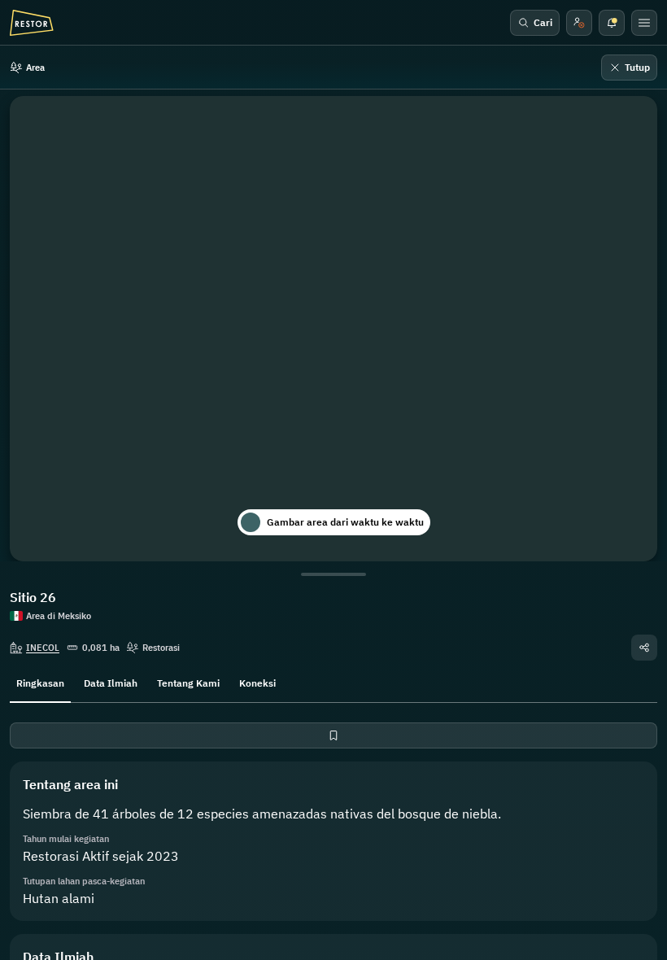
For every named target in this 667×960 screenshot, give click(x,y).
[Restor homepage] (32, 23)
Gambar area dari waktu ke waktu (345, 522)
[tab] (40, 682)
